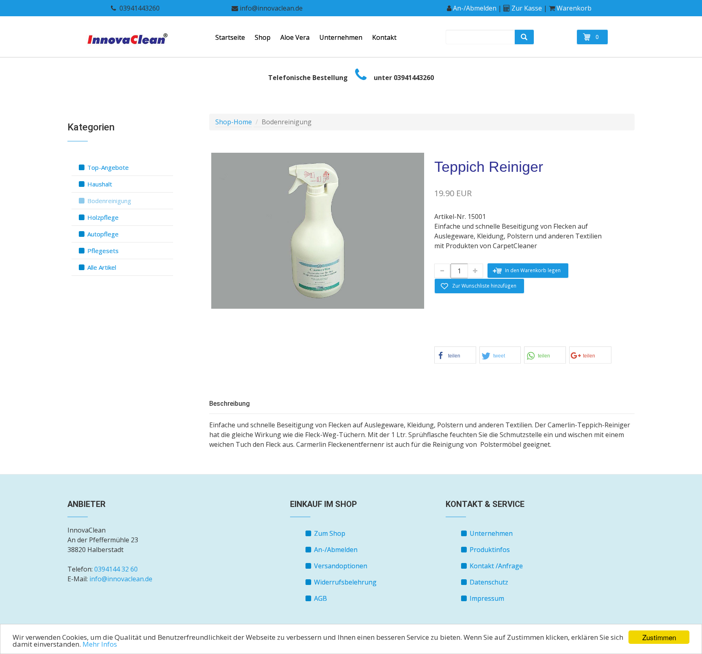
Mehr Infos (99, 644)
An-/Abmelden (474, 8)
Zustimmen (659, 637)
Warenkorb (574, 8)
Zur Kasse (526, 8)
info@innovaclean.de (120, 578)
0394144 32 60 (116, 569)
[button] (455, 355)
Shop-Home (233, 121)
